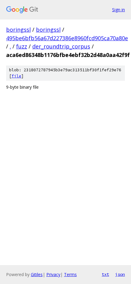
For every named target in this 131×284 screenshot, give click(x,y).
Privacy (53, 274)
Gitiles (37, 274)
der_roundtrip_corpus (61, 46)
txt (105, 274)
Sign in (118, 9)
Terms (70, 274)
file (16, 76)
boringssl (18, 29)
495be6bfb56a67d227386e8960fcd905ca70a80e (67, 38)
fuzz (21, 46)
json (120, 274)
